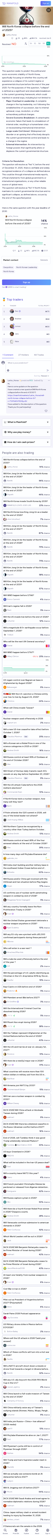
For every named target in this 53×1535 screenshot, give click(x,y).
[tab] (8, 355)
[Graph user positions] (25, 43)
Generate (44, 260)
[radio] (30, 43)
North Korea (8, 271)
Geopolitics (8, 267)
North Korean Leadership (26, 267)
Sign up (46, 3)
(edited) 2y (38, 380)
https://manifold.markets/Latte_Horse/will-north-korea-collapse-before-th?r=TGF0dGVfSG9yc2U (26, 398)
